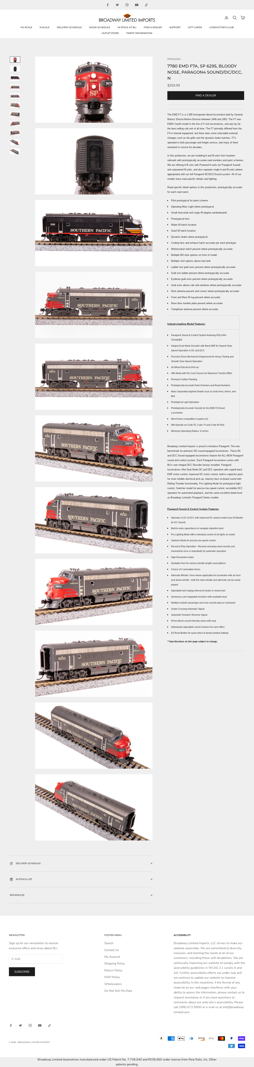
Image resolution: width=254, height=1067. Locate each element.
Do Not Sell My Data (118, 991)
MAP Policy (112, 977)
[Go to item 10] (15, 142)
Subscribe (22, 972)
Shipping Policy (114, 963)
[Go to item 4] (15, 87)
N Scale (44, 27)
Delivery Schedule (69, 27)
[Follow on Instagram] (127, 5)
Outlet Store (110, 33)
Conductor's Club (221, 27)
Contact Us (111, 950)
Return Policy (113, 970)
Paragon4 (174, 59)
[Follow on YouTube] (137, 5)
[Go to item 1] (15, 59)
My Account (112, 957)
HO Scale (26, 27)
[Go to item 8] (15, 123)
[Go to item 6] (15, 105)
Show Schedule (99, 27)
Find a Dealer (153, 27)
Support (175, 27)
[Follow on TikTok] (146, 5)
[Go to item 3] (15, 78)
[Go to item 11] (15, 151)
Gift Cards (195, 27)
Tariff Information (139, 33)
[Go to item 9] (15, 133)
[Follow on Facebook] (108, 5)
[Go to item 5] (15, 96)
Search (108, 943)
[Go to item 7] (15, 114)
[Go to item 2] (15, 69)
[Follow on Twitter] (117, 5)
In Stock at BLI (127, 27)
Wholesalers (113, 984)
